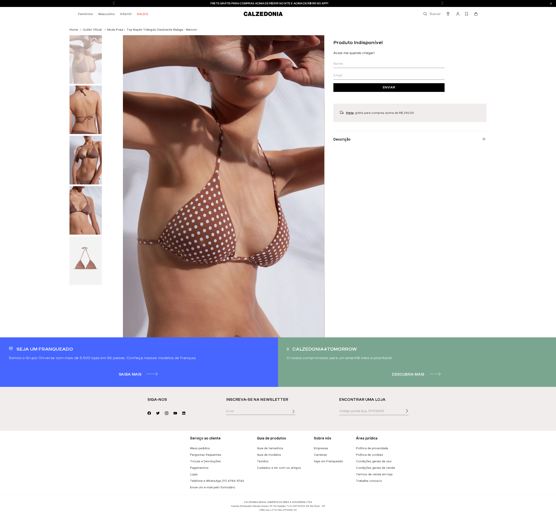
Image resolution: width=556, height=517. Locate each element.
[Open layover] (297, 414)
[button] (432, 14)
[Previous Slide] (113, 3)
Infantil (126, 14)
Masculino (106, 14)
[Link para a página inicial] (74, 29)
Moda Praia (115, 29)
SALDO (142, 14)
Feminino (85, 14)
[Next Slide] (442, 3)
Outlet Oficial (92, 29)
